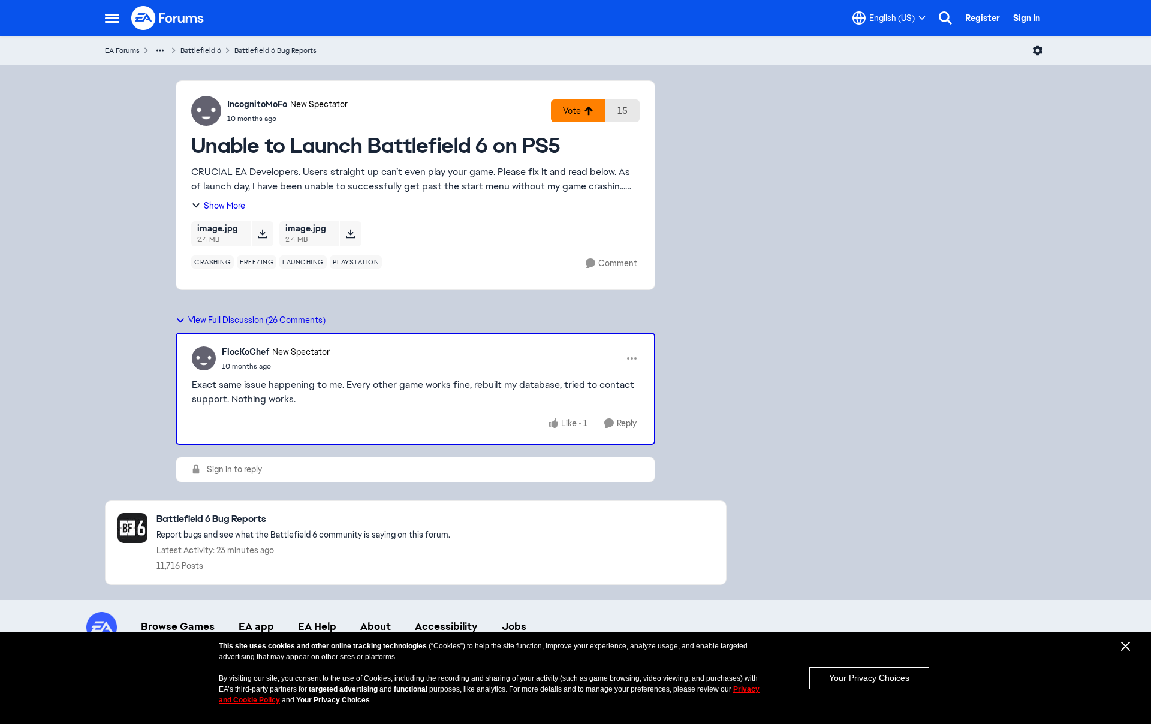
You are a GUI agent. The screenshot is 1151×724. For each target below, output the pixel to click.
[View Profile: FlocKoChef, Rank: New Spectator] (204, 358)
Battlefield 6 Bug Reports (275, 50)
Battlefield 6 (200, 50)
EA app (256, 626)
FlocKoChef (245, 351)
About (375, 626)
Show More (224, 205)
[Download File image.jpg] (262, 233)
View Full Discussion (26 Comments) (257, 320)
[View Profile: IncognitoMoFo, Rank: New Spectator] (206, 111)
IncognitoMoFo (257, 104)
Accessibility (446, 626)
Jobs (514, 626)
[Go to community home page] (167, 18)
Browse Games (178, 626)
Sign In (1026, 18)
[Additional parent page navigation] (160, 50)
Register (982, 18)
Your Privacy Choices (869, 678)
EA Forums (122, 50)
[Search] (945, 18)
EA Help (317, 626)
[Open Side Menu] (112, 18)
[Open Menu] (1037, 50)
